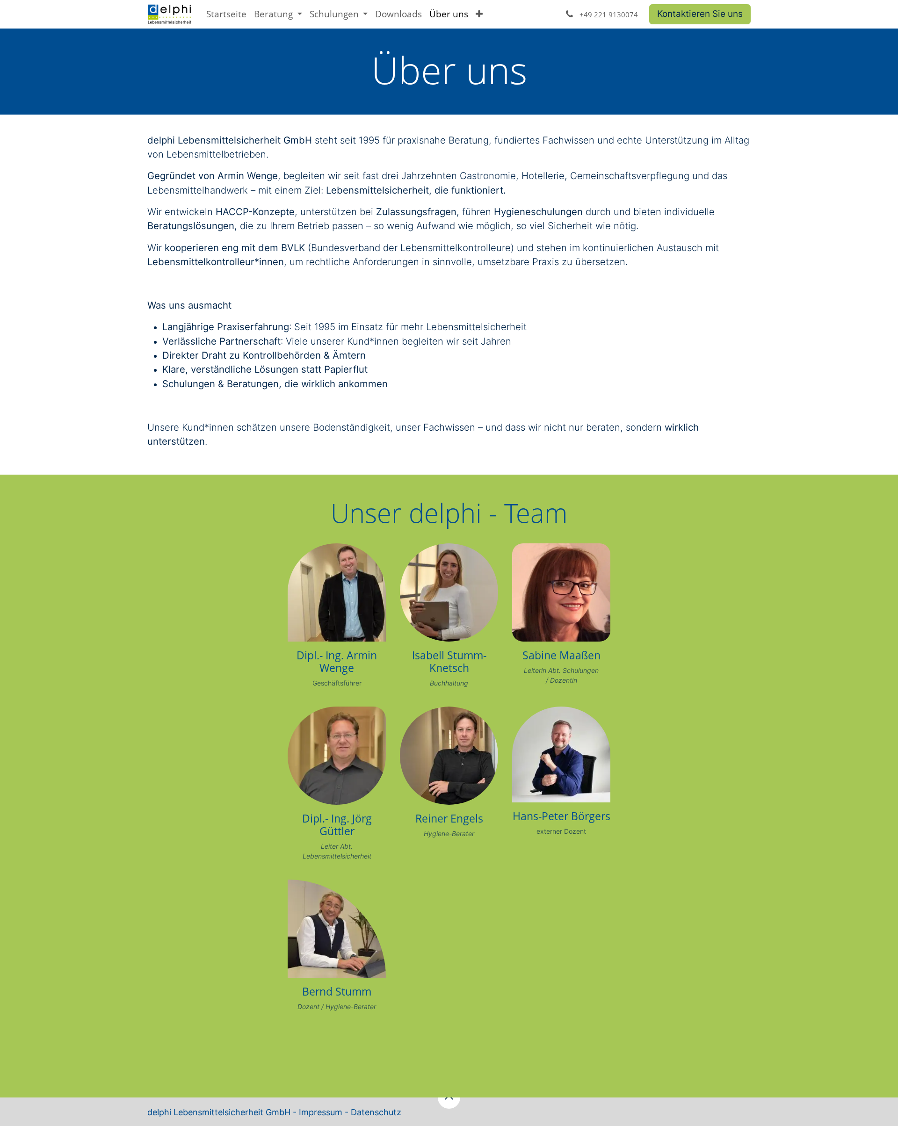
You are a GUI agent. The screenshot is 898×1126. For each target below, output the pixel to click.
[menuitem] (226, 14)
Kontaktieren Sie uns (700, 13)
